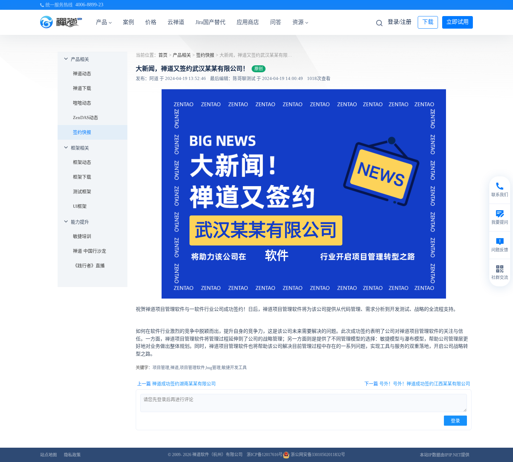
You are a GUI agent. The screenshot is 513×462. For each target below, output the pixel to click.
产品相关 (80, 59)
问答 (275, 22)
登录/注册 (399, 22)
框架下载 (82, 176)
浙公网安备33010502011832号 (317, 454)
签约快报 (82, 132)
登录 (455, 420)
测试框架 (82, 191)
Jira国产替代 (210, 22)
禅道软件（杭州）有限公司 (217, 454)
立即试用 (457, 22)
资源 (298, 22)
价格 (150, 22)
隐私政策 (72, 455)
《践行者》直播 (89, 265)
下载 (427, 22)
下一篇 (417, 383)
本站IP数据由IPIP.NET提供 (444, 455)
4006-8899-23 (89, 4)
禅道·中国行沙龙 (89, 251)
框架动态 (82, 162)
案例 (128, 22)
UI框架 (80, 206)
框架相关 (80, 148)
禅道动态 (82, 73)
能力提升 (80, 222)
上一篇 (176, 383)
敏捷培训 (82, 236)
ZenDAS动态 (85, 117)
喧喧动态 (82, 102)
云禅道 (176, 22)
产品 (101, 22)
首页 (163, 55)
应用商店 (248, 22)
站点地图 (48, 455)
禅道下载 (82, 88)
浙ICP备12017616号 (265, 454)
